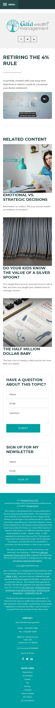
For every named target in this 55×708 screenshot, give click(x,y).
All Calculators (27, 700)
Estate (27, 679)
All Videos (27, 697)
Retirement (28, 672)
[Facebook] (23, 659)
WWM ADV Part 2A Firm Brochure (21, 590)
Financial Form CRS (29, 500)
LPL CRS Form (28, 587)
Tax (27, 683)
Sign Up (23, 479)
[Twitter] (27, 659)
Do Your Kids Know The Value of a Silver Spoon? (26, 272)
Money (27, 686)
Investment (27, 675)
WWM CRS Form (42, 587)
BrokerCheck (32, 506)
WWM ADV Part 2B (33, 593)
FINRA (8, 576)
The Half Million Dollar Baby (21, 351)
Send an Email (27, 653)
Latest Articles (27, 693)
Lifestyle (27, 690)
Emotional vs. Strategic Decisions (25, 197)
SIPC (15, 576)
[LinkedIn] (32, 659)
